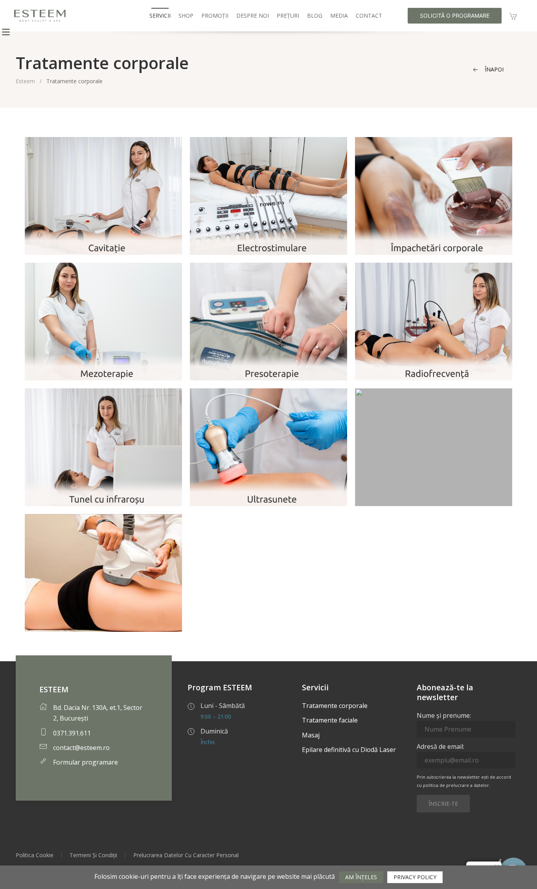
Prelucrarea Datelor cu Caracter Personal (186, 855)
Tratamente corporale (335, 705)
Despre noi (252, 15)
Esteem (25, 81)
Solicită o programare (454, 15)
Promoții (214, 15)
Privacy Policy (415, 877)
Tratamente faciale (330, 720)
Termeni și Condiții (93, 855)
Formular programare (85, 762)
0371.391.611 (72, 733)
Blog (314, 15)
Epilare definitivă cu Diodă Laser (349, 749)
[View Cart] (513, 15)
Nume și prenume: (444, 715)
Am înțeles (361, 877)
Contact (369, 15)
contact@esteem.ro (81, 747)
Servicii (160, 15)
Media (339, 15)
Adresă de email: (440, 746)
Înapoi (493, 69)
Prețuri (288, 15)
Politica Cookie (34, 855)
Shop (185, 15)
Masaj (311, 735)
